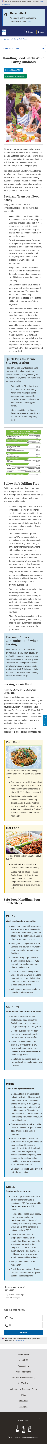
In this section (10, 48)
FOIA (23, 1395)
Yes (11, 1317)
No (10, 1325)
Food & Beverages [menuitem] (12, 1298)
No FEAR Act (23, 1383)
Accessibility (23, 1366)
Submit (23, 1332)
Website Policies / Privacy (23, 1377)
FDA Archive (23, 1354)
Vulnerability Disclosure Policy (23, 1389)
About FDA (23, 1360)
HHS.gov (23, 1401)
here (29, 21)
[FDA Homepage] (4, 32)
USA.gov (24, 1406)
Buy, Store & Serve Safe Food (15, 39)
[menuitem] (23, 1289)
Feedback (45, 721)
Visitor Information (24, 1372)
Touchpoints (18, 1340)
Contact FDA (23, 1420)
